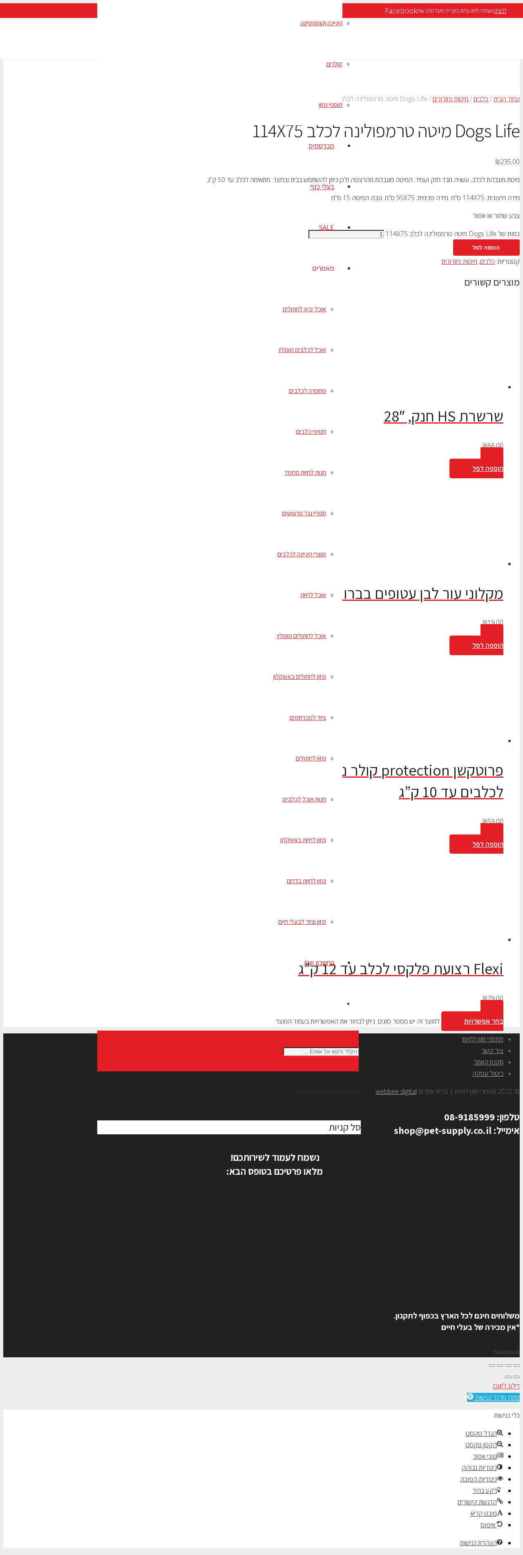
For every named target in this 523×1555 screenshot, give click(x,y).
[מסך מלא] (508, 1365)
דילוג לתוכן (506, 1385)
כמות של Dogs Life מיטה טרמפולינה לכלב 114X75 (453, 233)
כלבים (481, 98)
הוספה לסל (486, 248)
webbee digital (396, 1091)
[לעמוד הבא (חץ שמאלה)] (508, 1377)
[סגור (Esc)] (492, 1365)
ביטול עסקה (487, 1073)
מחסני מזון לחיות (482, 1039)
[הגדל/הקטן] (516, 1365)
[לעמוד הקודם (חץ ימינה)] (516, 1377)
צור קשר (492, 1050)
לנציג (500, 11)
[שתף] (500, 1365)
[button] (476, 462)
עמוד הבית (507, 98)
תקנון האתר (488, 1061)
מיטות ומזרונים (450, 98)
